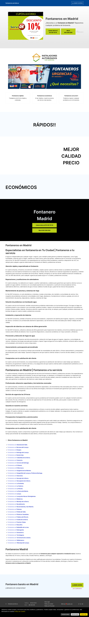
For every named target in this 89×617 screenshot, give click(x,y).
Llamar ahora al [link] (52, 31)
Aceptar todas (84, 614)
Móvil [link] (68, 31)
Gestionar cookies (65, 614)
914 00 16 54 (33, 602)
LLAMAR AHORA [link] (77, 585)
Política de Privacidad (49, 605)
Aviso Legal (47, 601)
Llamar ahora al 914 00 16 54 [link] (44, 225)
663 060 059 (32, 604)
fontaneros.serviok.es (13, 603)
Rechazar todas (75, 614)
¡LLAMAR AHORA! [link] (77, 3)
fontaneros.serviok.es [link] (12, 3)
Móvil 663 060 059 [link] (44, 230)
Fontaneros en (17, 444)
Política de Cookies (19, 611)
